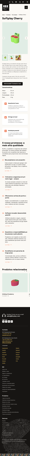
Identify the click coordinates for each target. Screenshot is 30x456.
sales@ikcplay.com (16, 2)
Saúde (3, 426)
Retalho (4, 420)
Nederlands (5, 348)
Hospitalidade (5, 422)
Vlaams (17, 348)
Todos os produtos (6, 414)
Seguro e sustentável (7, 373)
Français (18, 352)
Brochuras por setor (6, 434)
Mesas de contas (6, 402)
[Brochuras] (23, 2)
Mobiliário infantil (6, 406)
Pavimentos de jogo (6, 408)
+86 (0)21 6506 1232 (7, 339)
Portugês (18, 356)
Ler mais (7, 170)
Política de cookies (6, 387)
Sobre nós (4, 369)
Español (4, 352)
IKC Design (4, 377)
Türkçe (17, 358)
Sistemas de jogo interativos (8, 400)
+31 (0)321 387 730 (6, 333)
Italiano (17, 354)
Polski (3, 356)
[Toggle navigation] (26, 7)
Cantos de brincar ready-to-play (9, 404)
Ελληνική (4, 354)
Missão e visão (5, 371)
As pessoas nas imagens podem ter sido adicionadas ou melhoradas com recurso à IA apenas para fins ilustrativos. (14, 441)
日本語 (3, 363)
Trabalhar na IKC (6, 381)
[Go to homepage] (5, 7)
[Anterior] (3, 38)
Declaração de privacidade (8, 385)
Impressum (4, 391)
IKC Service (5, 379)
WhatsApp (9, 2)
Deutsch (18, 350)
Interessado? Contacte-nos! (12, 83)
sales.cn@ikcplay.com (7, 341)
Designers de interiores (7, 432)
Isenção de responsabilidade (8, 389)
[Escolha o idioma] (27, 2)
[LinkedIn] (20, 2)
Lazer (3, 428)
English (4, 350)
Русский (4, 358)
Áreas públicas (5, 424)
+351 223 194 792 (13, 2)
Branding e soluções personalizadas (10, 412)
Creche (4, 430)
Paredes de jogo (6, 410)
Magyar (4, 361)
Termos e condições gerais (8, 383)
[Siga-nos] (3, 321)
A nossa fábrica (5, 375)
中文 (17, 361)
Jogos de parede (6, 398)
